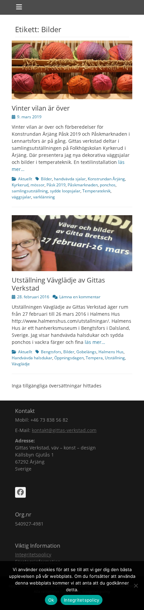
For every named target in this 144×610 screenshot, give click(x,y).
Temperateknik (96, 191)
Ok (51, 600)
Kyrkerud (20, 185)
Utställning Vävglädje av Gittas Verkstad (58, 284)
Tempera (94, 358)
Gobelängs (86, 352)
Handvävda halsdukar (32, 358)
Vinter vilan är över (41, 108)
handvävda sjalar (70, 179)
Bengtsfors (51, 352)
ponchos (108, 185)
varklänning (44, 197)
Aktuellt (25, 179)
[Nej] (135, 585)
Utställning (115, 358)
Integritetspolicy (33, 554)
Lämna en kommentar (79, 297)
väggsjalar (21, 197)
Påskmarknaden (83, 185)
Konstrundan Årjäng (106, 179)
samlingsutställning (30, 191)
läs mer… (95, 342)
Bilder (46, 179)
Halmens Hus (111, 352)
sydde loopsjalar (65, 191)
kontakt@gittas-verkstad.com (64, 430)
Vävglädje (21, 364)
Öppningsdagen (69, 358)
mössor (37, 185)
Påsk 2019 (56, 185)
